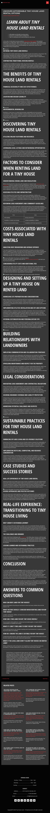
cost (42, 693)
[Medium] (34, 800)
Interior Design (7, 15)
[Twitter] (18, 800)
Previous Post (5, 678)
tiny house (42, 695)
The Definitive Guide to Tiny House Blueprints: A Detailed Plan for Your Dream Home (35, 749)
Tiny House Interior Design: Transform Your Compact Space (12, 690)
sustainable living (18, 717)
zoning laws (23, 537)
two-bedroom (29, 696)
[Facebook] (15, 800)
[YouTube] (28, 800)
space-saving (37, 695)
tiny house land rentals (30, 41)
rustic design (18, 696)
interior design (29, 735)
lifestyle (31, 695)
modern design (10, 696)
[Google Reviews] (22, 800)
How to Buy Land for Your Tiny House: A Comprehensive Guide (14, 713)
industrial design (14, 695)
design (27, 695)
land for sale (10, 717)
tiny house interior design (13, 699)
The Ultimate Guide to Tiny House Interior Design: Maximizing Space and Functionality (35, 731)
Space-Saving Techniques (35, 718)
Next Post (46, 678)
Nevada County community (32, 259)
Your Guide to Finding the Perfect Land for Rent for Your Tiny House (13, 730)
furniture (43, 733)
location (8, 733)
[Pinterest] (31, 800)
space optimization (37, 735)
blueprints (43, 751)
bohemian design (14, 693)
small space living (17, 697)
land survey (8, 751)
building (28, 753)
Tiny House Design (15, 692)
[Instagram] (25, 800)
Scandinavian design (8, 697)
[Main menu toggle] (47, 2)
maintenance (13, 733)
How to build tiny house (31, 692)
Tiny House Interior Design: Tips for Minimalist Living (35, 713)
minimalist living (33, 717)
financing (36, 753)
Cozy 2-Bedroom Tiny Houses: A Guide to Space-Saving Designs (35, 690)
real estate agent (15, 751)
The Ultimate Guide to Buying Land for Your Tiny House (14, 748)
